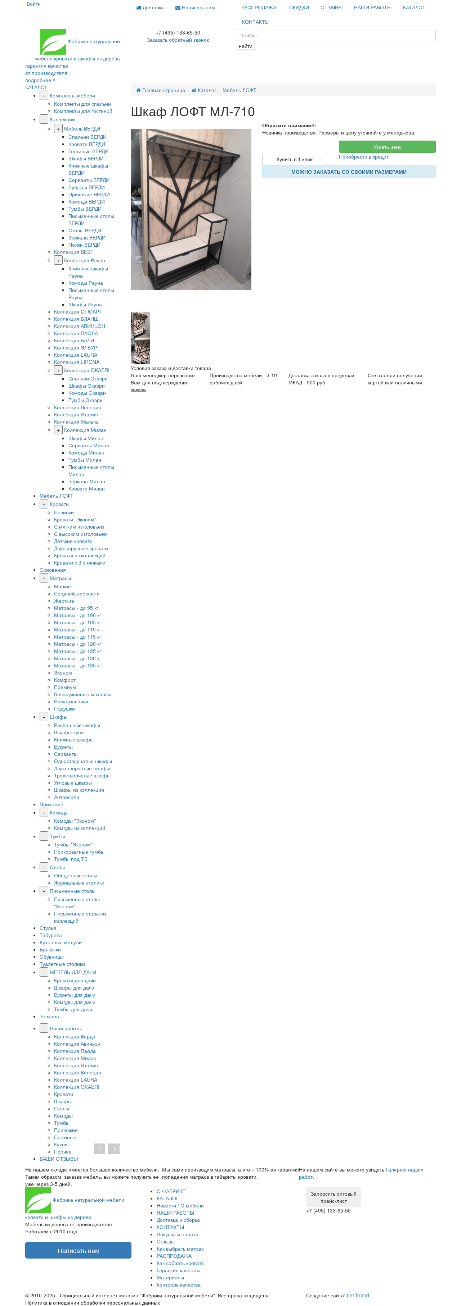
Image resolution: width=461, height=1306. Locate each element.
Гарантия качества (179, 1270)
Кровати (59, 503)
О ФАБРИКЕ (171, 1191)
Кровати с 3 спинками (80, 562)
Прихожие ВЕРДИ (89, 194)
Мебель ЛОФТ (56, 495)
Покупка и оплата (177, 1234)
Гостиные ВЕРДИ (88, 151)
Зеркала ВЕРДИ (87, 237)
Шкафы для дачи (74, 987)
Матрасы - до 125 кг (77, 650)
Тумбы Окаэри (85, 399)
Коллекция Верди (74, 1036)
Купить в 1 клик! (295, 159)
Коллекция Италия (76, 414)
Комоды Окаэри (87, 392)
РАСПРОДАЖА (174, 1255)
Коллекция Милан (85, 429)
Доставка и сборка (178, 1219)
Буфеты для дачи (74, 994)
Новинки (64, 512)
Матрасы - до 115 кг (77, 636)
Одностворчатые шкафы (83, 760)
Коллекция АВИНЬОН (79, 325)
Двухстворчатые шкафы (82, 768)
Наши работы (66, 1028)
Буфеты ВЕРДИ (86, 187)
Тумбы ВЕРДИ (85, 208)
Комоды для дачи (74, 1001)
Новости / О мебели (180, 1205)
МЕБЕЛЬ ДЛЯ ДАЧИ (73, 972)
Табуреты (51, 935)
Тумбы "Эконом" (73, 844)
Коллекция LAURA (75, 354)
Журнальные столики (79, 882)
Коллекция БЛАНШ (76, 318)
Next (114, 1149)
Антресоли (66, 796)
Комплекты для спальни (82, 103)
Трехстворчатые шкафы (82, 775)
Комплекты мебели (72, 95)
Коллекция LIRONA (76, 361)
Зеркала (49, 1016)
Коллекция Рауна (84, 260)
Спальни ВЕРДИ (87, 136)
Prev (99, 1149)
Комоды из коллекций (79, 827)
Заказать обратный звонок (178, 39)
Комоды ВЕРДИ (86, 201)
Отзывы (166, 1241)
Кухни (61, 1144)
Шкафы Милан (85, 438)
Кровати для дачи (75, 980)
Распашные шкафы (77, 725)
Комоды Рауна (85, 282)
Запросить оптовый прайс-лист (334, 1197)
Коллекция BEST (74, 251)
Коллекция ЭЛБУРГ (77, 347)
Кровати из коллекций (80, 555)
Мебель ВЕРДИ (82, 128)
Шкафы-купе (69, 732)
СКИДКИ (299, 7)
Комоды (59, 812)
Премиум (65, 686)
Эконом (63, 672)
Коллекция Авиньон (77, 1043)
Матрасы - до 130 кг (77, 658)
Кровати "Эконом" (75, 519)
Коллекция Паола (75, 1050)
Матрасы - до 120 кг (77, 643)
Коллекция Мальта (76, 421)
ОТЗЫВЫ (332, 7)
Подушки (64, 708)
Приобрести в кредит (364, 156)
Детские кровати (73, 540)
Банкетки (50, 949)
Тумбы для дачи (73, 1009)
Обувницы (52, 956)
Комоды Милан (86, 452)
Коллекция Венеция (77, 407)
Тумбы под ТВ (71, 858)
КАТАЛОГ (414, 7)
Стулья (48, 927)
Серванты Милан (88, 445)
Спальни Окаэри (88, 378)
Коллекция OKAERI (86, 370)
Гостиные (65, 1137)
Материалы (170, 1277)
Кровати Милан (86, 488)
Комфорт (65, 679)
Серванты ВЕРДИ (88, 179)
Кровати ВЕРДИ (86, 143)
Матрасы (60, 577)
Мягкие (62, 586)
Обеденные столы (75, 875)
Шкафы (58, 716)
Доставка (152, 7)
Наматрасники (71, 701)
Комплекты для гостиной (83, 110)
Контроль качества (179, 1284)
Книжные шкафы (74, 739)
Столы (57, 867)
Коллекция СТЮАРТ (78, 311)
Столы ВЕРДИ (84, 230)
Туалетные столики (62, 963)
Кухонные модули (61, 942)
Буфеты (63, 746)
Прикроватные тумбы (79, 851)
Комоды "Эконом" (75, 820)
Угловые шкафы (73, 782)
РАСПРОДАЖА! (259, 7)
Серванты (65, 753)
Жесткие (64, 600)
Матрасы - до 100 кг (77, 614)
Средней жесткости (77, 593)
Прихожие (51, 804)
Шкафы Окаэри (86, 385)
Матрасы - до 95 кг (76, 607)
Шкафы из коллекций (79, 789)
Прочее (63, 1151)
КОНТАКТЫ (255, 21)
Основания (53, 569)
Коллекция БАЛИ (74, 340)
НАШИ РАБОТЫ (372, 7)
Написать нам (197, 7)
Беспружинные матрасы (82, 694)
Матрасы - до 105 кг (77, 622)
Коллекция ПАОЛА (76, 333)
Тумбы (57, 836)
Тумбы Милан (84, 459)
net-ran (358, 1295)
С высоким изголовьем (81, 533)
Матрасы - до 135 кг (77, 665)
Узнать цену (387, 146)
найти (245, 45)
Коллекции (62, 119)
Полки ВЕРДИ (84, 244)
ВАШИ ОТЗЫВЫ (59, 1158)
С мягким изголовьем (79, 526)
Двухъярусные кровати (81, 548)
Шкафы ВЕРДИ (86, 158)
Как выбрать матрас (180, 1248)
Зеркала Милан (86, 481)
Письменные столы (72, 890)
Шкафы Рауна (85, 304)
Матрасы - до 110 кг (77, 629)
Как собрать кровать (180, 1262)
